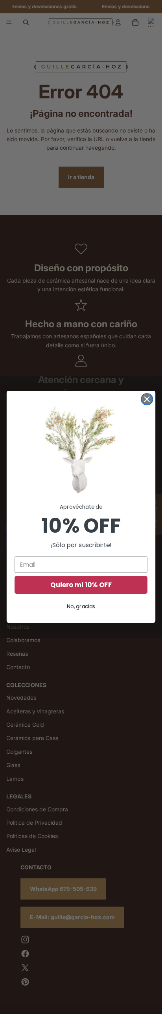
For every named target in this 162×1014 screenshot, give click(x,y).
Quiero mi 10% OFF (81, 585)
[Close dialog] (147, 399)
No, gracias (81, 606)
